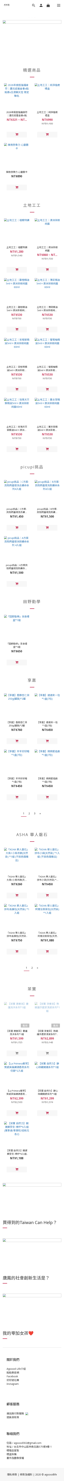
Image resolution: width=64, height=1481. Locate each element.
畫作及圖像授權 (15, 1458)
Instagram (13, 1384)
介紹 (23, 1368)
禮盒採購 (12, 1454)
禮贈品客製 (13, 1450)
